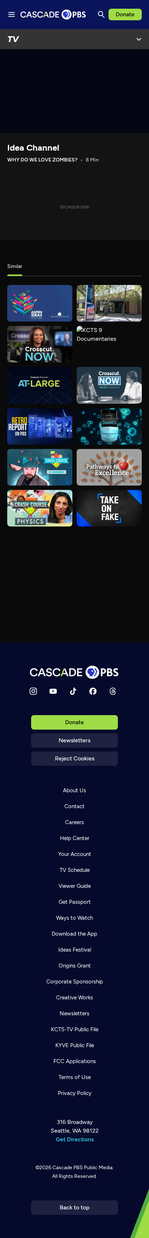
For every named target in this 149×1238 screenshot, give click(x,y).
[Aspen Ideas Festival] (39, 303)
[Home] (74, 672)
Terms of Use (75, 1077)
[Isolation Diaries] (109, 426)
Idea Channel (33, 147)
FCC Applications (75, 1061)
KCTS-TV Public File (74, 1029)
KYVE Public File (74, 1045)
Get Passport (75, 902)
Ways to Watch (74, 918)
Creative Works (74, 997)
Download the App (74, 934)
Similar (14, 266)
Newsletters (74, 740)
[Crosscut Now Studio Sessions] (109, 385)
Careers (74, 822)
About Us (74, 790)
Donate (125, 14)
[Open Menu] (139, 39)
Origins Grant (75, 965)
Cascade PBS (67, 1167)
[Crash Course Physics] (39, 508)
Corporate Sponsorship (74, 981)
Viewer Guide (75, 886)
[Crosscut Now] (39, 344)
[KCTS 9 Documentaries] (109, 344)
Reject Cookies (74, 758)
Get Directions (75, 1139)
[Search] (101, 14)
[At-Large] (39, 385)
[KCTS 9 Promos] (109, 303)
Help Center (74, 838)
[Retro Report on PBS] (39, 426)
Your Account (74, 854)
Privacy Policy (74, 1093)
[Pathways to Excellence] (109, 467)
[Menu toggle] (11, 14)
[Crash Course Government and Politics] (39, 467)
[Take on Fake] (109, 508)
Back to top (75, 1207)
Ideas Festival (74, 950)
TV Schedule (75, 870)
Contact (74, 806)
